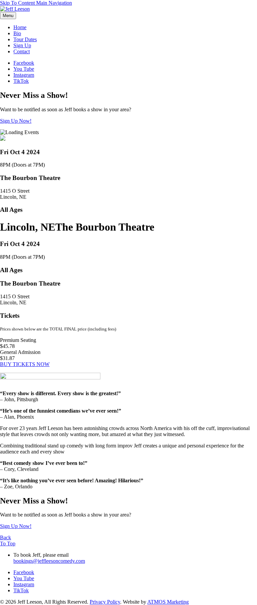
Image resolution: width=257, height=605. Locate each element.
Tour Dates (25, 39)
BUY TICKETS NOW (25, 364)
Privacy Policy (105, 602)
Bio (17, 33)
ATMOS (168, 602)
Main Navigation (54, 3)
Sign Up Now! (15, 121)
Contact (21, 51)
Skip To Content (18, 3)
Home (19, 27)
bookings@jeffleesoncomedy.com (49, 561)
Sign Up (22, 45)
